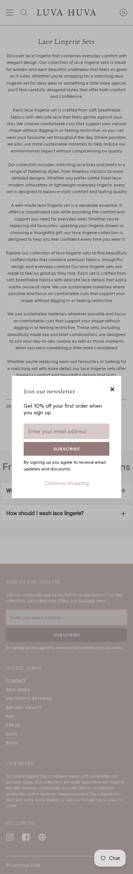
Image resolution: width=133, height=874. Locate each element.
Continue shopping (66, 483)
